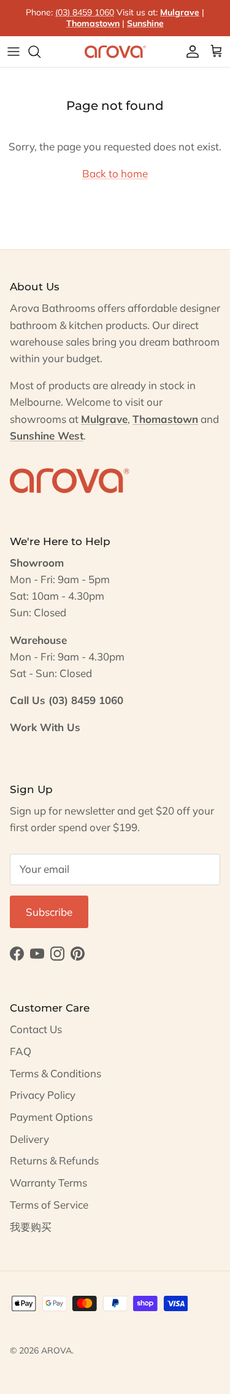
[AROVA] (115, 51)
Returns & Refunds (54, 1160)
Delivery (29, 1139)
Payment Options (51, 1116)
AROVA (56, 1350)
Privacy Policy (42, 1094)
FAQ (20, 1051)
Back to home (115, 173)
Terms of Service (49, 1204)
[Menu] (13, 51)
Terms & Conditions (55, 1073)
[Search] (40, 51)
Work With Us (45, 727)
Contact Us (36, 1029)
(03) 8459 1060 (84, 12)
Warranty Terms (48, 1182)
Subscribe (49, 911)
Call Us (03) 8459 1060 (66, 700)
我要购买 (31, 1226)
